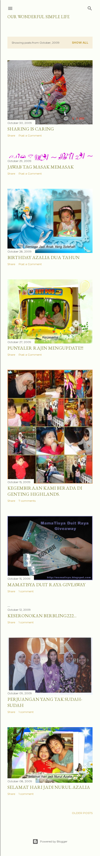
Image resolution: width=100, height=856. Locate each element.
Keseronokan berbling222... (42, 616)
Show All (80, 42)
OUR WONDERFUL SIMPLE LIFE (38, 16)
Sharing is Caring (30, 129)
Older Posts (82, 813)
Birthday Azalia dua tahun (43, 257)
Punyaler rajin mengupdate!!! (45, 348)
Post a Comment (30, 135)
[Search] (90, 7)
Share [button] (11, 135)
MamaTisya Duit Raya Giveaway (46, 585)
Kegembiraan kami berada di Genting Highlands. (44, 491)
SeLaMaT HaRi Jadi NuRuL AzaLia (48, 787)
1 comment (26, 591)
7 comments (27, 500)
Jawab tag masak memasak (40, 167)
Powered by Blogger (53, 841)
